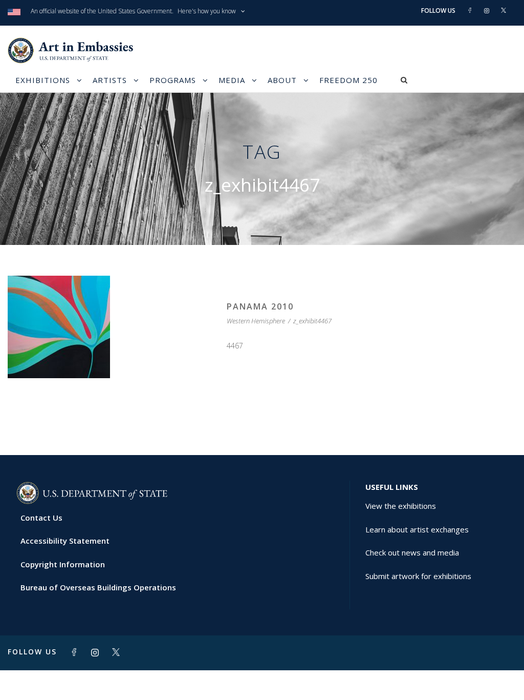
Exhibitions (42, 80)
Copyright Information (62, 564)
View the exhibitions (400, 506)
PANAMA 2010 (260, 306)
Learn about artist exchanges (417, 529)
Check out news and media (412, 552)
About (282, 80)
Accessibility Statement (65, 541)
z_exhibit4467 (312, 320)
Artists (110, 80)
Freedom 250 (348, 80)
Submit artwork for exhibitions (418, 576)
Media (232, 80)
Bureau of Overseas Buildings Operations (98, 587)
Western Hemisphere (256, 320)
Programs (172, 80)
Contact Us (41, 517)
